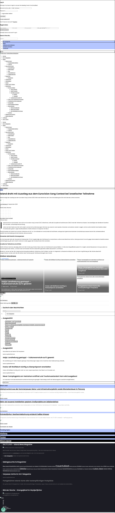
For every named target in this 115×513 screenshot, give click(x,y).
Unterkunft (8, 79)
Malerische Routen (10, 114)
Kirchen (4, 468)
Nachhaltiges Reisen (13, 104)
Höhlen (105, 466)
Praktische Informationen (14, 101)
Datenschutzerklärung (7, 508)
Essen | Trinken (9, 326)
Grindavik (79, 466)
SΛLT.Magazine (6, 58)
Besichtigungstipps (10, 323)
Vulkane (5, 118)
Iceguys (108, 466)
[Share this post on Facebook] (0, 293)
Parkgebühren (54, 469)
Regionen (7, 76)
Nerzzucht (35, 468)
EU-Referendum (43, 466)
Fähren (10, 64)
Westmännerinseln (13, 470)
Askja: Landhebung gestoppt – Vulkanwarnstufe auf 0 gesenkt (16, 282)
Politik (7, 333)
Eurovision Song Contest (6, 218)
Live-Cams (5, 119)
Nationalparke (9, 116)
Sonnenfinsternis (67, 469)
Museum (32, 468)
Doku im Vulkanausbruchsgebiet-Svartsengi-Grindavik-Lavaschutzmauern (25, 325)
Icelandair (112, 466)
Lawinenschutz (16, 468)
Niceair (39, 468)
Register (15, 22)
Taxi (83, 468)
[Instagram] (3, 500)
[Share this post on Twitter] (2, 293)
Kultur (7, 83)
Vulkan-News (98, 469)
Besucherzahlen (15, 109)
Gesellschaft (9, 328)
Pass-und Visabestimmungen (15, 99)
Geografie (10, 103)
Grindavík (83, 466)
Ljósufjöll (28, 468)
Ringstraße (60, 468)
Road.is (15, 94)
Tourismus (5, 48)
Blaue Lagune (5, 441)
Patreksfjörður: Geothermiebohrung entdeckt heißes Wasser (24, 414)
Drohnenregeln (29, 466)
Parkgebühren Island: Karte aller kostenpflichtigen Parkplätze (89, 287)
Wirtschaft (8, 345)
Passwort (2, 11)
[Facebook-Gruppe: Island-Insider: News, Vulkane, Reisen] (3, 504)
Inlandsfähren (11, 73)
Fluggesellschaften (13, 63)
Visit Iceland (14, 89)
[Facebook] (3, 502)
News (4, 43)
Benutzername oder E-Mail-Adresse (9, 8)
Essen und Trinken (10, 84)
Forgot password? (5, 19)
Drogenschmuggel (22, 466)
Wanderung (6, 471)
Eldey (33, 466)
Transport (86, 468)
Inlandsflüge (11, 68)
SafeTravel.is (14, 91)
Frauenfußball (62, 466)
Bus (9, 71)
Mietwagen (11, 69)
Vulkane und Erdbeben (9, 45)
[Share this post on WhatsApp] (16, 303)
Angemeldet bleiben (6, 13)
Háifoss (101, 466)
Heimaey (86, 466)
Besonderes (11, 106)
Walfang (8, 343)
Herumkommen (9, 66)
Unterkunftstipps (10, 340)
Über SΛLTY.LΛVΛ (5, 507)
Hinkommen (8, 61)
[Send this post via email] (4, 293)
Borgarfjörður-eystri (14, 466)
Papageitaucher (44, 469)
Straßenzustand (15, 93)
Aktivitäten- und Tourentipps (13, 321)
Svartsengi (79, 469)
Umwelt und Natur (7, 46)
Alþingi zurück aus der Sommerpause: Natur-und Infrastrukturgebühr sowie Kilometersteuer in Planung (42, 389)
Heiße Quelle (91, 466)
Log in (1, 188)
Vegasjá (15, 96)
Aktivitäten (8, 81)
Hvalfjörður (98, 466)
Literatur (22, 468)
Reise (4, 59)
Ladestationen (12, 74)
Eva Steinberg (3, 204)
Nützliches (8, 86)
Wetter (10, 113)
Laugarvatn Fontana (9, 468)
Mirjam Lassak (6, 286)
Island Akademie (15, 108)
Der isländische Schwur (17, 111)
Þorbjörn (18, 470)
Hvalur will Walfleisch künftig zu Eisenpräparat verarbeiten (56, 287)
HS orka (94, 466)
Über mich (4, 506)
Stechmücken (74, 468)
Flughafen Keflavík (51, 466)
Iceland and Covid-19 (16, 98)
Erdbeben (36, 466)
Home (4, 56)
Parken (3, 437)
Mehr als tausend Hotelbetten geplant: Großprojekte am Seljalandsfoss (29, 402)
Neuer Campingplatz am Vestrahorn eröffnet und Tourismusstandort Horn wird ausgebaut (92, 269)
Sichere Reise (11, 88)
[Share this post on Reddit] (3, 293)
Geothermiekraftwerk (73, 466)
